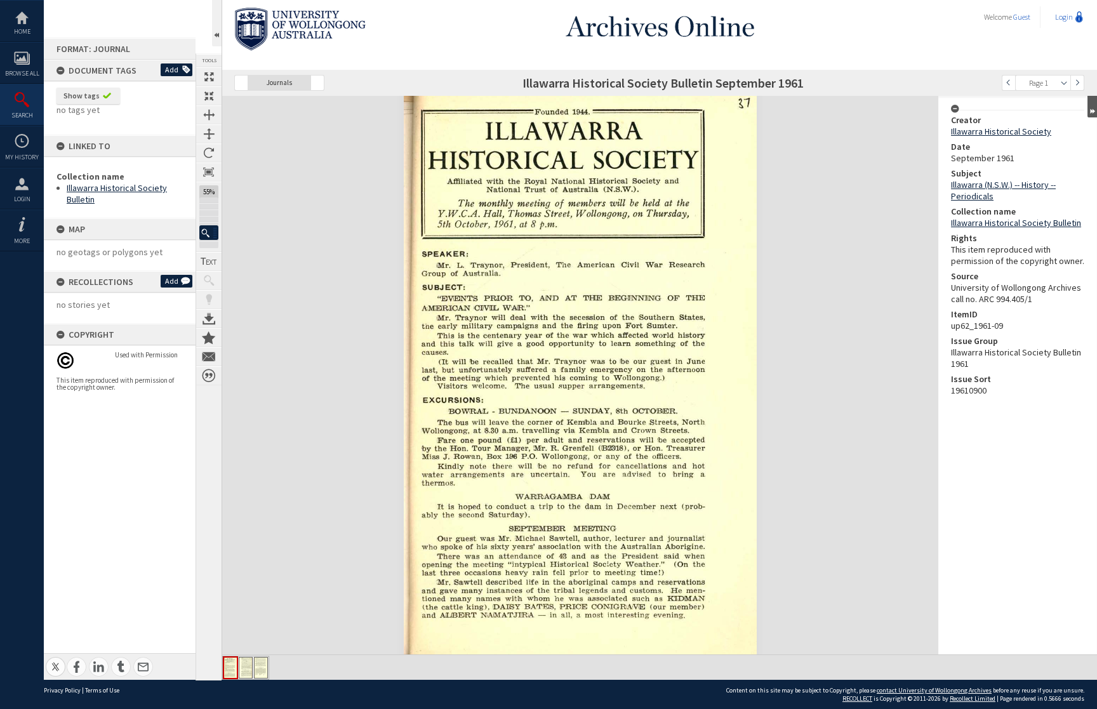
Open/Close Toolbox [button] (217, 23)
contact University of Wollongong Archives (934, 690)
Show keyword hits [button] (209, 280)
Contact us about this (209, 356)
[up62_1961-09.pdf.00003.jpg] (261, 668)
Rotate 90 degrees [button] (209, 152)
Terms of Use (102, 690)
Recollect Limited (972, 698)
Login (22, 199)
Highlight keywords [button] (209, 299)
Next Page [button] (1077, 83)
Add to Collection (209, 337)
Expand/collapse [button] (1092, 106)
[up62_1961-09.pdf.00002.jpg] (246, 668)
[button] (208, 232)
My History (22, 157)
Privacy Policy (62, 690)
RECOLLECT (857, 698)
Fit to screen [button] (209, 95)
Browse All (22, 73)
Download (209, 318)
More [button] (22, 241)
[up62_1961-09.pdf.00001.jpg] (230, 667)
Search (22, 115)
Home (22, 31)
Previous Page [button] (1008, 83)
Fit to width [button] (209, 114)
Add (171, 69)
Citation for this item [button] (209, 375)
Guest (1021, 17)
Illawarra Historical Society (1001, 131)
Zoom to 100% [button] (209, 172)
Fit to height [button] (209, 133)
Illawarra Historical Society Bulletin (1016, 223)
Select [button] (1064, 83)
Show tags (81, 95)
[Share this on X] (55, 660)
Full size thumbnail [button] (209, 76)
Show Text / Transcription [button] (209, 261)
